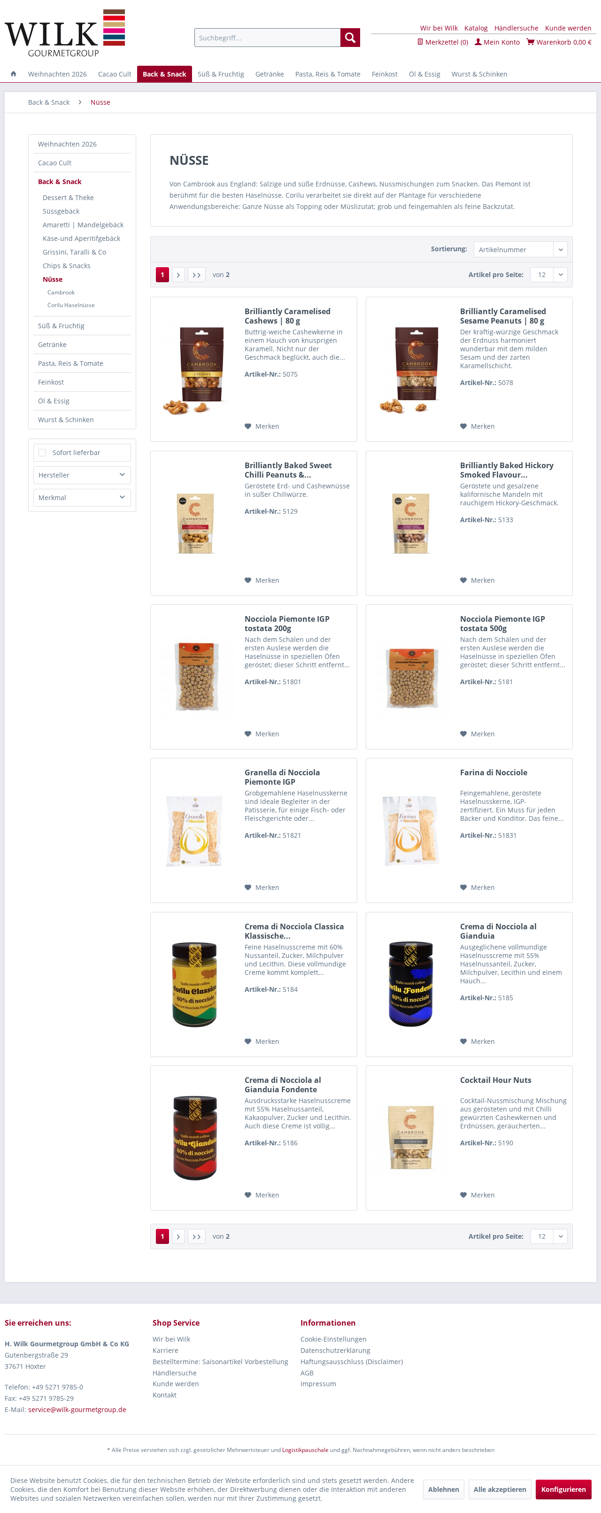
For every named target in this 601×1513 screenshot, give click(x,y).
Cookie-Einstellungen (333, 1339)
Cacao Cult (54, 162)
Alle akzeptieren (500, 1489)
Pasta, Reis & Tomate (70, 363)
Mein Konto (501, 42)
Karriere (165, 1350)
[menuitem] (277, 37)
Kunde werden (568, 27)
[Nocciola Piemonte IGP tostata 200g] (195, 677)
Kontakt (165, 1394)
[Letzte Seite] (197, 274)
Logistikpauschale (305, 1450)
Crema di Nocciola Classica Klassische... (294, 931)
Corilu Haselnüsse (71, 305)
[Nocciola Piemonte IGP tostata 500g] (411, 677)
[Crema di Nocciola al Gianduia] (411, 984)
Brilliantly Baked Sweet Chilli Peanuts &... (288, 470)
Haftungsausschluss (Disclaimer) (351, 1361)
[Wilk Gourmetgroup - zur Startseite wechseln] (65, 32)
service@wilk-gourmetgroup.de (77, 1409)
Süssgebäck (61, 211)
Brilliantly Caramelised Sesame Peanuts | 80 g (503, 316)
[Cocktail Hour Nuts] (411, 1138)
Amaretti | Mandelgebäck (83, 224)
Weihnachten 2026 (67, 143)
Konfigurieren (563, 1489)
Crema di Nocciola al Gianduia (498, 931)
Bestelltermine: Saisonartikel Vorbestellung (220, 1361)
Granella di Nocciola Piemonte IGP (282, 777)
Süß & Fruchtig (61, 325)
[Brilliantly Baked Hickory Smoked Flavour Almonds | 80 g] (411, 523)
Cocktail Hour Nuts (496, 1080)
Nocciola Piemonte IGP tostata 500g (502, 623)
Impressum (318, 1383)
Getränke (52, 344)
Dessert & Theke (68, 197)
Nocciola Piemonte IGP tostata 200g (287, 623)
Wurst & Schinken (66, 419)
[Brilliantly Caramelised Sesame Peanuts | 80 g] (411, 369)
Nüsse (52, 279)
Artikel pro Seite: (496, 274)
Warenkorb (563, 42)
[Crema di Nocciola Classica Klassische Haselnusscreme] (195, 984)
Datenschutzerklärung (335, 1350)
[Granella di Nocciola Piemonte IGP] (195, 830)
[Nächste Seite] (178, 274)
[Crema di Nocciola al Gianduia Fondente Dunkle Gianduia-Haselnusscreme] (195, 1138)
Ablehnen (443, 1489)
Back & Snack (60, 181)
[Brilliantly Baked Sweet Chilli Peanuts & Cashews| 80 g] (195, 523)
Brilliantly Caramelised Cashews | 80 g (288, 316)
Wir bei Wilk (439, 27)
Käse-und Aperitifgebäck (81, 238)
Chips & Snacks (67, 265)
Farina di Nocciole (493, 773)
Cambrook (61, 292)
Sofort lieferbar (76, 452)
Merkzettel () (446, 42)
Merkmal (52, 497)
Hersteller (54, 475)
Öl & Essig (53, 400)
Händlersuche (516, 27)
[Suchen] (350, 37)
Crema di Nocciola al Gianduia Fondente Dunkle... (283, 1084)
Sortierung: (449, 248)
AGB (307, 1372)
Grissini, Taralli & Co (74, 251)
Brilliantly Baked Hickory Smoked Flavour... (507, 470)
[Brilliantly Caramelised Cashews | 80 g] (195, 369)
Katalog (476, 27)
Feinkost (51, 382)
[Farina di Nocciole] (411, 830)
